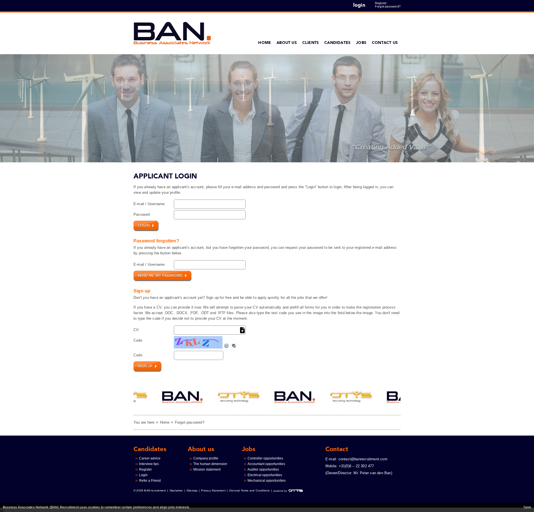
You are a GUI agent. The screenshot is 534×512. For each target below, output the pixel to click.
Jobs (361, 42)
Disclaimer (176, 490)
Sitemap (192, 490)
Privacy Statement (213, 490)
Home (264, 42)
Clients (310, 42)
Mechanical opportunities (267, 481)
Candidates (337, 42)
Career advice (149, 458)
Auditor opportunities (263, 469)
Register (381, 3)
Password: (142, 214)
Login (143, 475)
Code (138, 340)
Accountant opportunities (266, 464)
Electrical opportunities (265, 475)
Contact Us (385, 42)
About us (286, 42)
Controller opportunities (265, 458)
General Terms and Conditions (249, 490)
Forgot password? (387, 6)
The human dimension (210, 464)
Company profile (205, 458)
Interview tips (149, 464)
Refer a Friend (150, 481)
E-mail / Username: (150, 204)
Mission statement (207, 469)
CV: (137, 330)
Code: (138, 355)
